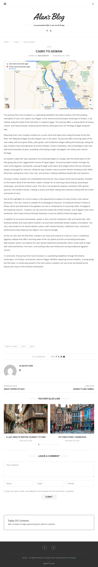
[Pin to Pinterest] (61, 356)
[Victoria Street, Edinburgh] (72, 418)
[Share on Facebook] (56, 356)
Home (6, 42)
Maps (32, 346)
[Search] (93, 4)
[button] (7, 424)
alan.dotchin (43, 55)
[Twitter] (51, 31)
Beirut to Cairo (11, 346)
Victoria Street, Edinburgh (72, 437)
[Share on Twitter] (58, 356)
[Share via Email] (64, 356)
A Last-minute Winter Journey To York (26, 437)
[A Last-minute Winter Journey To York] (26, 418)
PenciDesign (71, 557)
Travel (16, 42)
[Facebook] (47, 31)
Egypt (23, 346)
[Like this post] (53, 356)
